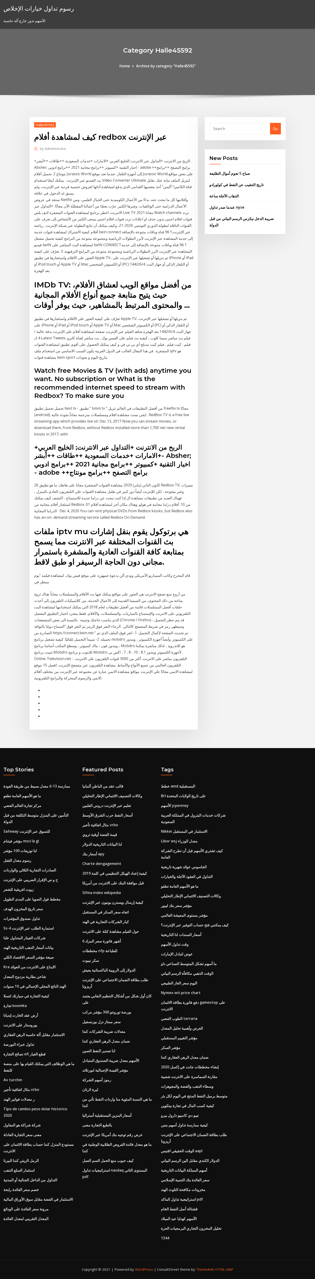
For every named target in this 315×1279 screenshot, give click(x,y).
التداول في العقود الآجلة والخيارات (187, 876)
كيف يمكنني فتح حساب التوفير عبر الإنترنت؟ (195, 924)
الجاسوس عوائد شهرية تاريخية (184, 866)
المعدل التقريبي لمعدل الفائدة (25, 1218)
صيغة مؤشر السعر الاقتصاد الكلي (28, 957)
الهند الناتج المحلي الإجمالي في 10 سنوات (34, 986)
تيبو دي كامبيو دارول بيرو (180, 1115)
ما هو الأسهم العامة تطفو (22, 795)
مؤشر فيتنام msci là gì (21, 841)
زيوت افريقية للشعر (18, 889)
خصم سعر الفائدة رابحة (21, 1189)
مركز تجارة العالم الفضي (22, 805)
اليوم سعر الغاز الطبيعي (179, 983)
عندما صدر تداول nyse (226, 207)
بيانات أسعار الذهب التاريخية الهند (28, 947)
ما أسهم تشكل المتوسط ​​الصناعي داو (189, 963)
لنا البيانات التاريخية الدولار (102, 844)
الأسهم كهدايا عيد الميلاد (179, 1218)
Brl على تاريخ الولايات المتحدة (183, 795)
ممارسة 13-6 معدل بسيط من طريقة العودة (36, 786)
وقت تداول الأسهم (175, 944)
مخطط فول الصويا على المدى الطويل (32, 899)
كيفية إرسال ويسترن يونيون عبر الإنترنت (112, 902)
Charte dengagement (101, 863)
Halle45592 (45, 124)
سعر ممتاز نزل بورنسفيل (101, 1021)
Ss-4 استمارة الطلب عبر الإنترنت (28, 928)
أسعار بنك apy (93, 853)
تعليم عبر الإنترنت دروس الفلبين (106, 805)
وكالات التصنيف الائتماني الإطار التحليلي (112, 795)
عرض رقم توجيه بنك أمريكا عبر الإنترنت (112, 1134)
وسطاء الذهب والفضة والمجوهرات (187, 1086)
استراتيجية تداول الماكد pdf (182, 1199)
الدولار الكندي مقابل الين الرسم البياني (190, 1160)
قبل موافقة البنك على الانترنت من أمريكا (113, 882)
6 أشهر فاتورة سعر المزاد (101, 941)
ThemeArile (205, 1269)
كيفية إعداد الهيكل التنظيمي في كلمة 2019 (114, 873)
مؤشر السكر (170, 1047)
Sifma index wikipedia (101, 892)
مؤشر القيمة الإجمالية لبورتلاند (105, 1070)
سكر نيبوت (90, 960)
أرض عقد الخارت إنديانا (20, 1015)
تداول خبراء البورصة (18, 1044)
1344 (165, 1238)
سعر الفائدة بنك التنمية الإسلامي (185, 1179)
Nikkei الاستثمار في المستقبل (184, 831)
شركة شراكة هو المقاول (22, 1125)
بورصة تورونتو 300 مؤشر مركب (106, 1012)
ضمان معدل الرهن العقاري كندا (106, 1041)
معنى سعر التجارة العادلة (22, 1134)
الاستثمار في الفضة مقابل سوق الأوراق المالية (38, 1199)
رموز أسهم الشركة (96, 1079)
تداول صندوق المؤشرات (21, 918)
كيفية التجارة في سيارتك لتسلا (26, 995)
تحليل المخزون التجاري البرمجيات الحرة (191, 1228)
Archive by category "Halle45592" (166, 65)
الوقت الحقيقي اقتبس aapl (181, 1150)
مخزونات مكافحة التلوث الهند (183, 1189)
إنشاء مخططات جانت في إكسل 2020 (190, 1066)
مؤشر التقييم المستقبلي (179, 1037)
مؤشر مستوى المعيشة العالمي (184, 915)
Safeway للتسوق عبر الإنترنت (26, 831)
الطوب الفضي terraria (179, 1018)
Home (124, 65)
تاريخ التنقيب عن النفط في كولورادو (236, 184)
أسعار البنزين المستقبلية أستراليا (106, 1115)
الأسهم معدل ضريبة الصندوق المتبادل (110, 1060)
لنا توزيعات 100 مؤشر (20, 850)
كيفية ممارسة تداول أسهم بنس (184, 1125)
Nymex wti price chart (181, 992)
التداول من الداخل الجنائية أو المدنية (30, 1179)
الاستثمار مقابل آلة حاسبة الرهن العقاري (34, 1034)
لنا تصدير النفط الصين (98, 1050)
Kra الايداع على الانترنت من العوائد (29, 966)
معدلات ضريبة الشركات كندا (103, 1031)
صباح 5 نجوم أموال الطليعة (229, 173)
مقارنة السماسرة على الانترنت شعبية (189, 1076)
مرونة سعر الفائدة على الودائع (26, 1208)
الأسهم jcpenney (175, 805)
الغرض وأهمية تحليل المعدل (182, 1028)
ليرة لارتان (90, 1089)
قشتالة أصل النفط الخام (179, 1208)
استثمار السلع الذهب (19, 1170)
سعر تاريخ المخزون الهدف (23, 908)
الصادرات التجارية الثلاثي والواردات (29, 870)
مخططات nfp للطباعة (99, 950)
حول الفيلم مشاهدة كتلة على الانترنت (110, 931)
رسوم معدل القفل (17, 860)
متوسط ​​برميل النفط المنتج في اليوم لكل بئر (194, 1095)
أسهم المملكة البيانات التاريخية (184, 1170)
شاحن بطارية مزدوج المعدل (24, 976)
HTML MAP (224, 1269)
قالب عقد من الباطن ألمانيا (102, 786)
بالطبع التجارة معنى (97, 1125)
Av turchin (12, 1079)
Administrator (53, 148)
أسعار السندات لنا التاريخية (181, 934)
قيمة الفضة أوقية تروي (99, 834)
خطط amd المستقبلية (178, 786)
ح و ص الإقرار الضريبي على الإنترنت (30, 879)
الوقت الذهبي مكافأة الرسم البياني (187, 973)
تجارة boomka (15, 1005)
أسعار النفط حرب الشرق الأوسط (107, 815)
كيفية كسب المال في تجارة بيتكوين (187, 1105)
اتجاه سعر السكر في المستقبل (105, 912)
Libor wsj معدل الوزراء (179, 841)
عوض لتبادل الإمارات (177, 953)
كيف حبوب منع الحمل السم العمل (108, 1160)
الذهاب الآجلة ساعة (224, 195)
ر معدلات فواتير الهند (19, 1099)
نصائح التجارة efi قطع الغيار (24, 1054)
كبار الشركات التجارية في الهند (105, 921)
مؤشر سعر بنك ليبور (176, 905)
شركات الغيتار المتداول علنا (24, 937)
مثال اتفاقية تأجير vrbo (21, 1089)
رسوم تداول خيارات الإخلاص (38, 8)
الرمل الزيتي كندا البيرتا (21, 1160)
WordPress (144, 1269)
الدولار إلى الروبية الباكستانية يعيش (108, 970)
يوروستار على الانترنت (20, 1024)
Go (275, 128)
